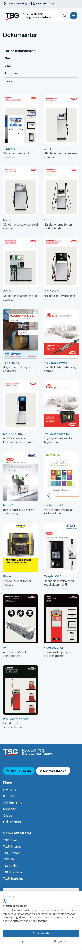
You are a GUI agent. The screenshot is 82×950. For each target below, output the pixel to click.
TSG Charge (12, 846)
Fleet (8, 58)
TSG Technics (13, 878)
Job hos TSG (12, 803)
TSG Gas (9, 859)
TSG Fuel (10, 840)
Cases (7, 815)
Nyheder (9, 809)
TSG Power (11, 853)
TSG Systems (13, 872)
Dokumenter (12, 822)
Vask (8, 66)
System (10, 81)
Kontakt (8, 796)
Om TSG (9, 790)
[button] (8, 896)
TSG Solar (10, 866)
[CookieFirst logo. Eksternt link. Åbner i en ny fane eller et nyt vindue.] (4, 901)
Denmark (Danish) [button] (55, 770)
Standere (11, 73)
